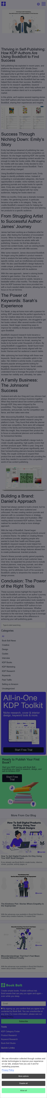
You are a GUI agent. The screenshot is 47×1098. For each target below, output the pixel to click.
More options (23, 1076)
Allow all (23, 1090)
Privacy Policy (8, 1070)
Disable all (23, 1083)
